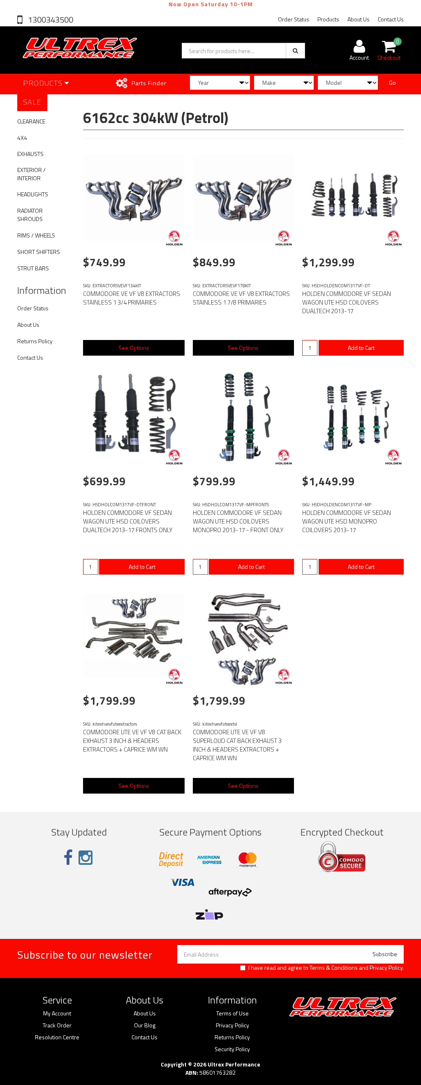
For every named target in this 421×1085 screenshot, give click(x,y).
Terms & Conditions (334, 967)
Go (392, 82)
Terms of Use (232, 1013)
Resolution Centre (57, 1037)
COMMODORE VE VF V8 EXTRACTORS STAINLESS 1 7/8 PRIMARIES (241, 298)
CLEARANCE (31, 121)
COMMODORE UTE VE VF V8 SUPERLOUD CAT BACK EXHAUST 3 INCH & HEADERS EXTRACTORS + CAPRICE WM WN (237, 745)
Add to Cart (361, 347)
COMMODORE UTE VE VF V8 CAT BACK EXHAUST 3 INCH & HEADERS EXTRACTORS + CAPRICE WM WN (132, 740)
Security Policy (232, 1049)
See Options (133, 347)
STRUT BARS (33, 268)
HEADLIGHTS (32, 194)
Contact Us (391, 19)
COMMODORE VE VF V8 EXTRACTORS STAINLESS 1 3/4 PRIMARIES (131, 298)
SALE (32, 101)
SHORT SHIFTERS (38, 251)
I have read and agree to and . (326, 968)
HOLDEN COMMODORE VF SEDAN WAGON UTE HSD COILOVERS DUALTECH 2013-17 (346, 302)
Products (328, 19)
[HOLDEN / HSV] (174, 238)
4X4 (22, 137)
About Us (358, 19)
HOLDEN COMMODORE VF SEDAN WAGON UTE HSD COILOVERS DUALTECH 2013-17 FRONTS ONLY (128, 521)
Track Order (57, 1025)
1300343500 (49, 19)
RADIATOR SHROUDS (30, 214)
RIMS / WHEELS (36, 235)
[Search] (295, 50)
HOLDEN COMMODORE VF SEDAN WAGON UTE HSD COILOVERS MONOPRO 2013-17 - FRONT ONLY (238, 521)
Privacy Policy (386, 967)
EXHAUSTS (30, 153)
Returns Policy (35, 341)
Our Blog (144, 1025)
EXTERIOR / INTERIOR (31, 173)
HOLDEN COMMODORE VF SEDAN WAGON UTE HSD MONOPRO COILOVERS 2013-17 (346, 521)
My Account (57, 1013)
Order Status (293, 19)
